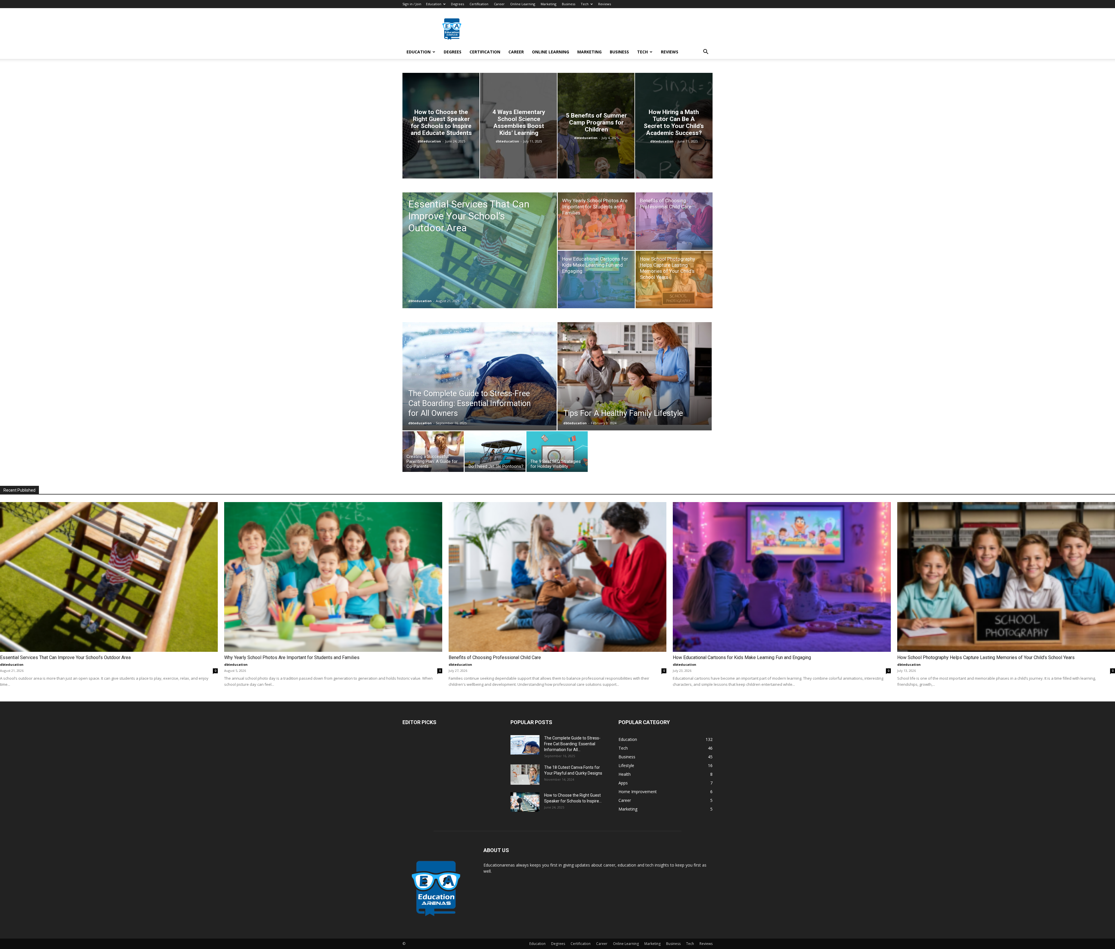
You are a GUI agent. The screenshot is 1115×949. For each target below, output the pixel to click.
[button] (706, 52)
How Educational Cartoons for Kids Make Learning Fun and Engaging (742, 657)
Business (568, 4)
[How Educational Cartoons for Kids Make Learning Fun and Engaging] (596, 279)
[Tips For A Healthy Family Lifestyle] (635, 373)
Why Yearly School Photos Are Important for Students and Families (291, 657)
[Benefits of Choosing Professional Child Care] (674, 221)
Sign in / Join (411, 4)
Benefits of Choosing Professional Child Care (495, 657)
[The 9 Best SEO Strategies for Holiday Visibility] (557, 453)
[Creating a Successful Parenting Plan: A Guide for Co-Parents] (433, 453)
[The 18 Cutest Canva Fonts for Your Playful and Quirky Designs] (524, 774)
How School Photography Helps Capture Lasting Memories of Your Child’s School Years (986, 657)
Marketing (548, 4)
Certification (479, 4)
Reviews (604, 4)
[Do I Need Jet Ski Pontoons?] (495, 453)
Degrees (457, 4)
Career (499, 4)
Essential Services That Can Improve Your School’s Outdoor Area (65, 657)
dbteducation (429, 141)
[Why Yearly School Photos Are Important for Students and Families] (596, 221)
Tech (585, 4)
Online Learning (522, 4)
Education (433, 4)
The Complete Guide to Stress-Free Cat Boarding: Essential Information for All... (572, 744)
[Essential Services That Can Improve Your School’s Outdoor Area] (479, 259)
